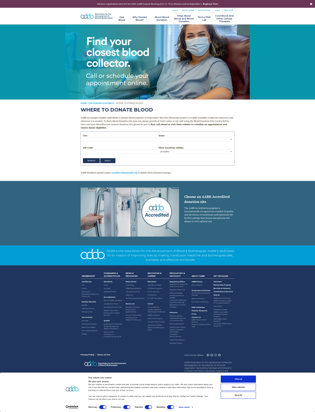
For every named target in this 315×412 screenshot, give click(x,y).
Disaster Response (199, 311)
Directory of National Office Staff (201, 326)
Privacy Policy (87, 354)
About (106, 285)
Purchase (107, 288)
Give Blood (121, 18)
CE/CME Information (155, 298)
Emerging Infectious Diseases (177, 296)
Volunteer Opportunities (156, 322)
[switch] (126, 407)
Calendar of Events (154, 285)
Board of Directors (198, 298)
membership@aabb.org (124, 172)
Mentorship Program (89, 324)
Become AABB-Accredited (113, 300)
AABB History (197, 282)
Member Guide (87, 312)
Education (152, 282)
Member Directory (88, 308)
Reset (108, 160)
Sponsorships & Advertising (135, 298)
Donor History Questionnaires (131, 311)
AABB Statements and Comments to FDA (178, 319)
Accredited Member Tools (112, 307)
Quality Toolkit (109, 332)
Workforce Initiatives (155, 325)
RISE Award (217, 306)
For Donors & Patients (101, 103)
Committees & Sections (90, 330)
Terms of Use (103, 354)
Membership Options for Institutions (90, 295)
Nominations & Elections (200, 302)
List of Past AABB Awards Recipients (222, 325)
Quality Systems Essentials (113, 324)
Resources (130, 304)
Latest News (130, 285)
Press (194, 314)
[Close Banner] (311, 4)
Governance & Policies (201, 290)
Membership (88, 276)
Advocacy (174, 312)
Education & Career (154, 274)
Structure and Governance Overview (201, 294)
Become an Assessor (89, 327)
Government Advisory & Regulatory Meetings (178, 301)
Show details (184, 407)
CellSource (129, 295)
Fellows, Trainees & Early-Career (156, 329)
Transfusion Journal (133, 292)
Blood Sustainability (177, 324)
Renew (84, 288)
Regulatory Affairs (177, 282)
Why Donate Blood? (139, 18)
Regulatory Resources (177, 290)
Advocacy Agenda (176, 316)
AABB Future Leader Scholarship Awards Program (220, 314)
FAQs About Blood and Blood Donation (184, 19)
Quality (107, 321)
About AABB (198, 276)
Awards (84, 334)
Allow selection (238, 387)
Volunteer (85, 321)
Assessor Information (111, 310)
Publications (152, 295)
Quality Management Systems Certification (111, 327)
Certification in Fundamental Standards (112, 335)
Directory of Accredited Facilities (112, 314)
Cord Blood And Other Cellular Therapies (224, 19)
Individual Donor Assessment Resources (133, 319)
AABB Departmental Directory (199, 321)
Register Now (210, 3)
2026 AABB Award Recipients (220, 320)
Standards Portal (110, 292)
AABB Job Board (154, 315)
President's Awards (220, 309)
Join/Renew (87, 282)
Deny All (238, 395)
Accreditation (109, 297)
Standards (108, 282)
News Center (131, 282)
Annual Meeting (153, 307)
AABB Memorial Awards (221, 298)
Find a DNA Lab (204, 18)
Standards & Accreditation (112, 274)
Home (175, 10)
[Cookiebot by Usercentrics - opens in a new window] (72, 407)
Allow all (238, 379)
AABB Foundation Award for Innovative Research (222, 302)
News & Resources (132, 274)
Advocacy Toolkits (176, 343)
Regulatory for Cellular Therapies (177, 306)
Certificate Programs (155, 288)
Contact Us (196, 317)
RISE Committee (198, 307)
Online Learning (153, 292)
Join (83, 285)
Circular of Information (134, 315)
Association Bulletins (133, 307)
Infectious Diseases (176, 293)
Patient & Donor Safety (178, 327)
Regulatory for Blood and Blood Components (179, 285)
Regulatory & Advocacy (177, 274)
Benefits (84, 305)
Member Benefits (89, 302)
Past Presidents (197, 285)
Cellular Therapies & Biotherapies (176, 331)
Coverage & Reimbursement (175, 335)
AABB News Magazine (133, 288)
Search (91, 160)
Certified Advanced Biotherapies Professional (156, 311)
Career (150, 304)
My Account (86, 292)
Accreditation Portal (111, 304)
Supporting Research (177, 340)
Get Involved (87, 317)
